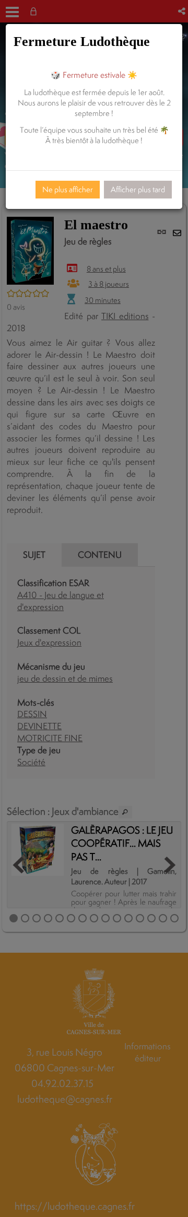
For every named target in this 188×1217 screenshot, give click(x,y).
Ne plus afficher (67, 189)
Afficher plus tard (138, 189)
